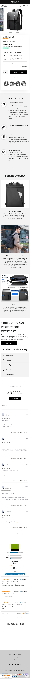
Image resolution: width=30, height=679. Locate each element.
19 (13, 38)
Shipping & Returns (20, 657)
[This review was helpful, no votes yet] (24, 432)
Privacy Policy (21, 659)
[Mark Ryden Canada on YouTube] (20, 664)
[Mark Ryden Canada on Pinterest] (15, 664)
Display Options (7, 617)
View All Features (23, 66)
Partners (19, 661)
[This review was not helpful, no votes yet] (26, 432)
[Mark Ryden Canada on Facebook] (9, 664)
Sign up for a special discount (15, 670)
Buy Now (9, 343)
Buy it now (15, 78)
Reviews (24, 661)
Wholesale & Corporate (12, 659)
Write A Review (15, 398)
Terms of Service (8, 661)
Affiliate (15, 661)
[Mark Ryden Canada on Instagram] (18, 664)
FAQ (13, 657)
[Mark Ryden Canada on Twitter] (12, 664)
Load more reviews (14, 534)
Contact (9, 657)
